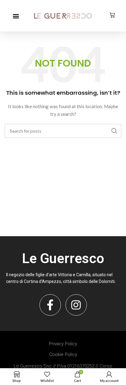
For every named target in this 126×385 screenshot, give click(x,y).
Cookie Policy (63, 354)
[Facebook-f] (50, 305)
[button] (16, 16)
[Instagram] (76, 305)
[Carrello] (112, 15)
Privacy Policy (63, 343)
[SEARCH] (114, 131)
